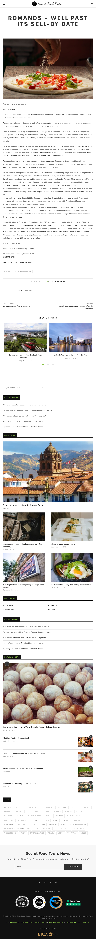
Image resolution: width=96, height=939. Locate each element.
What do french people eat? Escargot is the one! (23, 768)
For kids (20, 816)
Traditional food (37, 833)
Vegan (60, 833)
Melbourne (8, 825)
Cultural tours (32, 812)
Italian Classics (73, 816)
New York (53, 825)
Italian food (9, 820)
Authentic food (35, 807)
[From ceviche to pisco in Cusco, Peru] (48, 471)
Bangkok (49, 807)
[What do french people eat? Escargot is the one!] (85, 772)
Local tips (65, 820)
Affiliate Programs (12, 922)
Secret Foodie (25, 291)
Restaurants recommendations (17, 829)
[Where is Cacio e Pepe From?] (72, 526)
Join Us (44, 922)
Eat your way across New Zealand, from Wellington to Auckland (28, 410)
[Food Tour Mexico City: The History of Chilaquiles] (72, 567)
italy (36, 820)
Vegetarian (72, 833)
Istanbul (59, 816)
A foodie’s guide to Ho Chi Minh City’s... (70, 355)
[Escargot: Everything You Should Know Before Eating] (48, 693)
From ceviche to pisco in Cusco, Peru (23, 505)
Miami (33, 825)
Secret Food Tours (61, 829)
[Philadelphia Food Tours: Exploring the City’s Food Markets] (24, 567)
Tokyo (23, 833)
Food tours (80, 812)
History (49, 816)
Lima (55, 820)
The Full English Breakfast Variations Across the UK (24, 753)
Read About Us (35, 922)
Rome (36, 829)
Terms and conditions (56, 922)
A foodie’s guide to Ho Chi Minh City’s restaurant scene (24, 421)
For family (8, 816)
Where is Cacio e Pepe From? (63, 544)
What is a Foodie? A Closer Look (16, 738)
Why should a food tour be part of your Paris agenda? (24, 416)
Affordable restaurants (14, 807)
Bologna (18, 812)
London (7, 272)
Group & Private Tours (72, 922)
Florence (57, 812)
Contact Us (86, 922)
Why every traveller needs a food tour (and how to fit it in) (26, 405)
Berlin (72, 807)
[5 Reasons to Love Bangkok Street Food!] (85, 787)
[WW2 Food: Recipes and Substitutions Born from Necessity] (24, 526)
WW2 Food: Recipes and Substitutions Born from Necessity (23, 545)
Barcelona (61, 807)
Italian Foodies (24, 820)
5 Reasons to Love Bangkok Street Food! (19, 784)
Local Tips (24, 922)
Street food (79, 829)
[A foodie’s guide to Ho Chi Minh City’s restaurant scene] (70, 337)
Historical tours (34, 816)
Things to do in (10, 833)
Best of (7, 812)
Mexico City (22, 825)
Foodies (68, 812)
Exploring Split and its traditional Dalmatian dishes (23, 427)
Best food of (85, 807)
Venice (83, 833)
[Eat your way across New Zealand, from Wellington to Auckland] (25, 337)
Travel (51, 833)
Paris (63, 825)
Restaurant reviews (23, 272)
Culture (46, 812)
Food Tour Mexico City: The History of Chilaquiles (71, 585)
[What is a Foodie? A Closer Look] (85, 742)
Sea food (46, 829)
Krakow (46, 820)
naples (42, 825)
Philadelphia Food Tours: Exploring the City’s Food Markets (23, 586)
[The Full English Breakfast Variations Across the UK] (85, 757)
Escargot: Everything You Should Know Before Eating (31, 727)
